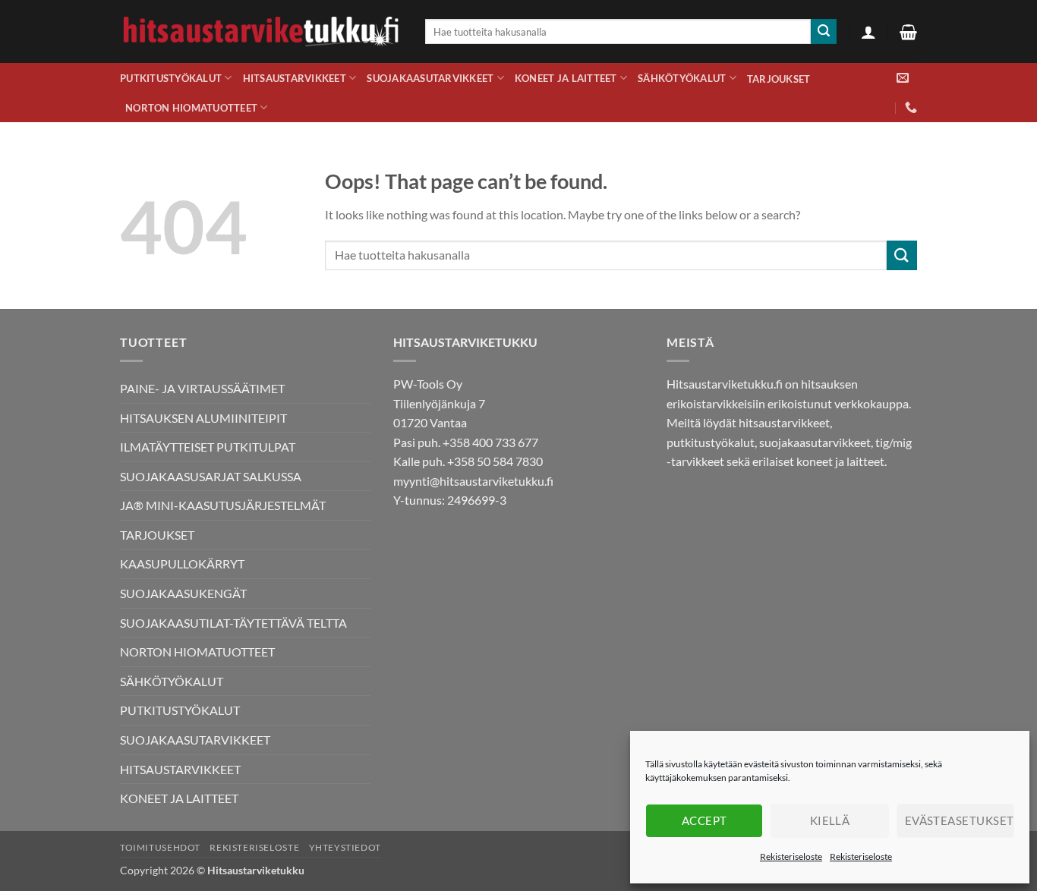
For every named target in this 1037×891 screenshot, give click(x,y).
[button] (868, 32)
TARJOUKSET (779, 79)
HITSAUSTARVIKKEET (294, 78)
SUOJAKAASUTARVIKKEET (430, 78)
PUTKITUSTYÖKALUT (171, 78)
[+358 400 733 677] (911, 107)
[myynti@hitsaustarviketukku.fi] (903, 78)
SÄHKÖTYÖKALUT (682, 78)
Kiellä (830, 820)
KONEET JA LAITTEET (566, 78)
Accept (704, 820)
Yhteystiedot (345, 847)
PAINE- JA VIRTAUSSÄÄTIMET (202, 388)
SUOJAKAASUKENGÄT (183, 593)
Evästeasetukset (959, 820)
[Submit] (824, 32)
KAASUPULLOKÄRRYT (182, 563)
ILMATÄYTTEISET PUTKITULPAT (207, 446)
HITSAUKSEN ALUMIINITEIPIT (203, 418)
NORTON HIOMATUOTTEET (191, 108)
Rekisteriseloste (791, 856)
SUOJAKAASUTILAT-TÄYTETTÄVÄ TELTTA (233, 623)
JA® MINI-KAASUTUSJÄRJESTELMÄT (223, 505)
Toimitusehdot (160, 847)
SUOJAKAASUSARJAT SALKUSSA (210, 476)
